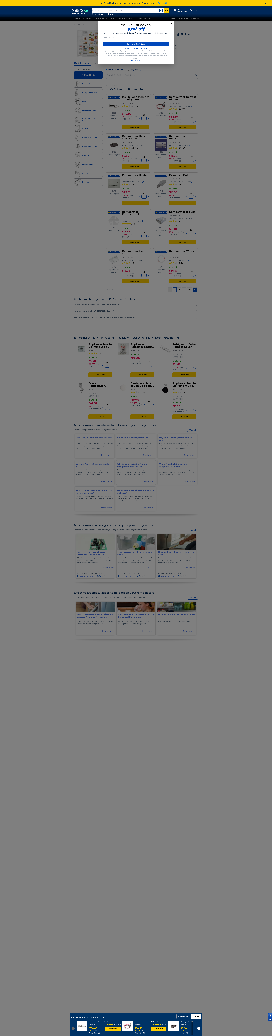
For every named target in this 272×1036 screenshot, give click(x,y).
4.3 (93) (118, 1024)
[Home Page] (81, 11)
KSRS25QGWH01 (98, 1017)
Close (195, 1016)
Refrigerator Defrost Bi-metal (147, 1022)
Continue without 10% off (136, 49)
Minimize (183, 1016)
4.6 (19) (164, 1024)
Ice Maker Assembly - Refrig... (101, 1022)
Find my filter (163, 3)
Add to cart (113, 1029)
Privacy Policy (136, 60)
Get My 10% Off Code (136, 44)
